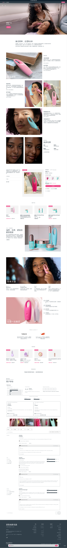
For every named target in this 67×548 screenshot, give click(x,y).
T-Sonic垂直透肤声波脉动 (29, 372)
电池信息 (35, 532)
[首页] (33, 6)
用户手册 (7, 181)
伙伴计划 (59, 527)
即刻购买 (8, 27)
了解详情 (7, 239)
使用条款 (59, 534)
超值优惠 (63, 2)
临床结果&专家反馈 (39, 372)
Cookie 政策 (59, 539)
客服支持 (51, 527)
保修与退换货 (34, 529)
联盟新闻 (59, 529)
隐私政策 (19, 534)
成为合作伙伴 (59, 532)
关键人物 (59, 537)
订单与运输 (34, 527)
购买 (56, 545)
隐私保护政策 (59, 535)
